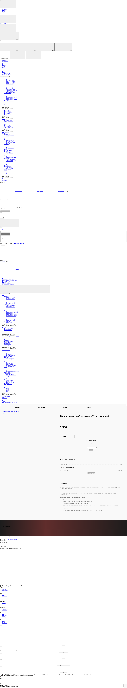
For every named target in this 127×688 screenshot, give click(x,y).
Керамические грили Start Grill (11, 97)
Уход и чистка (6, 379)
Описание (65, 407)
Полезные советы (5, 70)
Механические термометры (11, 157)
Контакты (4, 62)
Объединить (63, 665)
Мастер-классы (4, 63)
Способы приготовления (6, 74)
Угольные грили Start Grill (10, 92)
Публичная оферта (3, 584)
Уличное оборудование (6, 178)
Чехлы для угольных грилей (11, 160)
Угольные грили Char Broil (10, 89)
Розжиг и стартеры (9, 168)
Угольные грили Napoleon (10, 87)
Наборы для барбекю (9, 141)
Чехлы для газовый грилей (10, 159)
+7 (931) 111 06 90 (10, 539)
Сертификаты (4, 180)
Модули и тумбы (9, 354)
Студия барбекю (5, 61)
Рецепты (3, 72)
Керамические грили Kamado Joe (12, 96)
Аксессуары (4, 133)
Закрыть (63, 645)
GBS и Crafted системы (10, 148)
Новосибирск (4, 623)
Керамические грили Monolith (11, 98)
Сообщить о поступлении (91, 440)
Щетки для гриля (9, 163)
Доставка (4, 11)
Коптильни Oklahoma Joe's (8, 110)
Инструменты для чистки (10, 164)
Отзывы (89, 407)
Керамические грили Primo (10, 95)
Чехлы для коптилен (9, 161)
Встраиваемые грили (8, 122)
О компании (4, 9)
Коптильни (4, 109)
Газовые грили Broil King (10, 82)
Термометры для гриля (8, 155)
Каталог (2, 76)
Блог (3, 13)
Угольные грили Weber (10, 88)
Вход (3, 228)
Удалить (65, 672)
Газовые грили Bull (9, 84)
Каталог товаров (6, 76)
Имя (86, 447)
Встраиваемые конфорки (8, 123)
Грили (3, 295)
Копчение (6, 151)
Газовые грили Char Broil (10, 83)
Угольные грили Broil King (10, 91)
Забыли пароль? (3, 261)
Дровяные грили (7, 103)
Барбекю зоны (4, 596)
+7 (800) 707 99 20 (12, 538)
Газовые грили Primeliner (10, 81)
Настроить (61, 652)
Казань (3, 621)
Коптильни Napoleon (7, 111)
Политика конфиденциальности (12, 584)
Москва (3, 622)
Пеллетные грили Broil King (11, 102)
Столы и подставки (7, 134)
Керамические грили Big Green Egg (12, 311)
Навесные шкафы (7, 125)
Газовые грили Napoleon (10, 79)
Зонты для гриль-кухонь (8, 127)
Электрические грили (8, 104)
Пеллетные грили (7, 100)
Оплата (3, 12)
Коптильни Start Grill (7, 114)
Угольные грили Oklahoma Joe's (11, 90)
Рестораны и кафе (5, 71)
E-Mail (1, 252)
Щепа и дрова (8, 152)
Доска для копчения (9, 153)
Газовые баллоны (7, 165)
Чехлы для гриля (7, 158)
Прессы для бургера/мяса (10, 142)
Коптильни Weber (7, 113)
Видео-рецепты (7, 73)
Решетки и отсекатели (8, 138)
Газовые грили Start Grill (10, 303)
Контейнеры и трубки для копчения (12, 371)
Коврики (7, 173)
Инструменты (6, 139)
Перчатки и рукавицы (8, 150)
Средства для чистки (9, 380)
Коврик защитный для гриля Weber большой (9, 402)
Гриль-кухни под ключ (6, 132)
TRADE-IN (4, 589)
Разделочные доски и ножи (11, 147)
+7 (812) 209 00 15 (16, 539)
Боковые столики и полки (10, 137)
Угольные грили (7, 86)
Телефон (1, 217)
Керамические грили (7, 93)
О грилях (4, 598)
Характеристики (41, 407)
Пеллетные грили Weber (10, 320)
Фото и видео (17, 407)
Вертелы (5, 149)
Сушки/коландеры (7, 126)
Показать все (91, 473)
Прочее (5, 170)
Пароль (1, 260)
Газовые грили (6, 78)
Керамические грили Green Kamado (12, 312)
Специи (7, 171)
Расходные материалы (8, 166)
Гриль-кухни (4, 119)
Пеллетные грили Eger (10, 101)
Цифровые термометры (10, 156)
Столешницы (6, 340)
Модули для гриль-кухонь (8, 121)
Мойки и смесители (7, 124)
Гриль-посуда (6, 144)
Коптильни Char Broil (8, 112)
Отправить (2, 218)
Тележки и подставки (10, 135)
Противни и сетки (9, 363)
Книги (7, 388)
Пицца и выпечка (7, 154)
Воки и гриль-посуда (9, 146)
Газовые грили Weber (10, 80)
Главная (3, 400)
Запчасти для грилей (7, 169)
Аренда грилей (4, 60)
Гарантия (4, 10)
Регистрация (4, 229)
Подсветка (8, 172)
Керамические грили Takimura (11, 99)
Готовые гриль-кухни (8, 120)
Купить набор (65, 652)
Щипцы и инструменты (10, 140)
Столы (7, 136)
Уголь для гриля (9, 167)
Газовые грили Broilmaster (10, 85)
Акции (3, 179)
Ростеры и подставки (10, 362)
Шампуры (8, 143)
